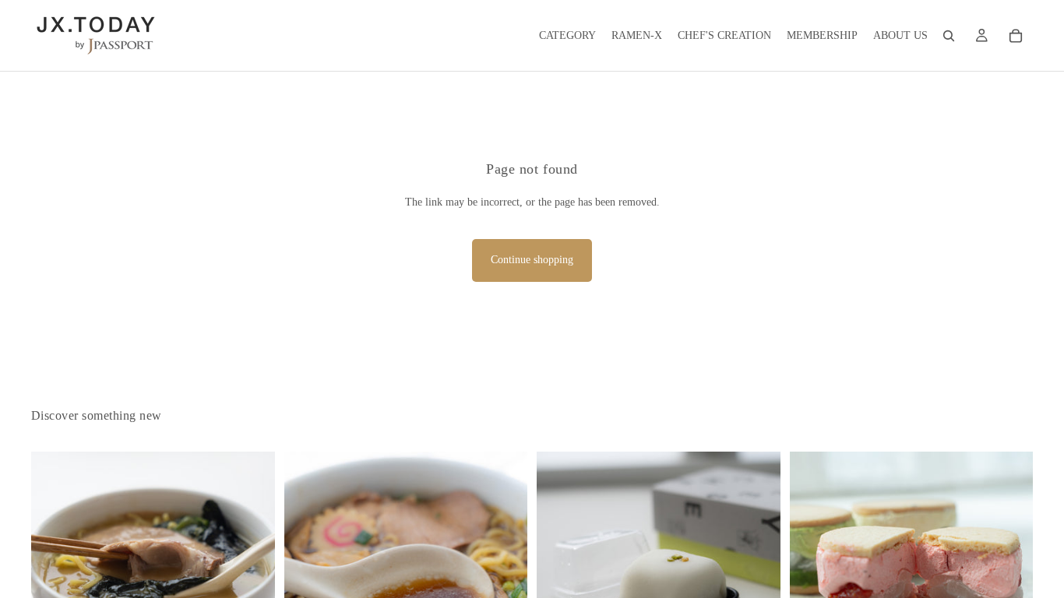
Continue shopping (532, 260)
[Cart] (1016, 36)
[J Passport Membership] (981, 36)
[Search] (949, 36)
